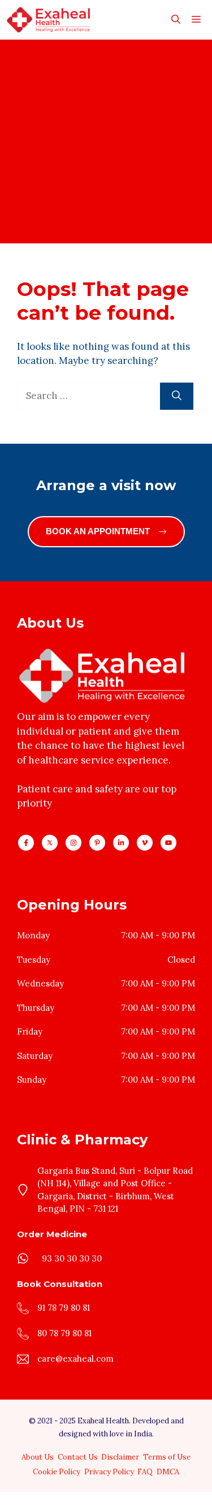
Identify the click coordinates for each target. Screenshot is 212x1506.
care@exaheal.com (75, 1358)
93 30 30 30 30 (72, 1258)
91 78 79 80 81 (63, 1307)
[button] (176, 20)
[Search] (176, 396)
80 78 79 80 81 (64, 1333)
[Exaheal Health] (48, 20)
